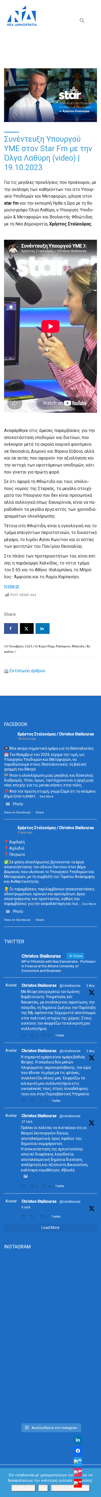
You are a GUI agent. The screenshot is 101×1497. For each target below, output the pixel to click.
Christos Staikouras (39, 985)
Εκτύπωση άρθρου (27, 670)
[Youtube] (78, 1483)
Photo (18, 804)
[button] (82, 21)
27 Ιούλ (27, 1122)
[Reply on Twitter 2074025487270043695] (24, 1217)
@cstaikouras (70, 986)
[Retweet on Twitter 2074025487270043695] (33, 1217)
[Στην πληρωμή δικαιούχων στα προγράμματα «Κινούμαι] (50, 1283)
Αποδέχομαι (23, 1488)
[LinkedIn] (78, 1440)
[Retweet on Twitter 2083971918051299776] (33, 1100)
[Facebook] (78, 1451)
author (9, 652)
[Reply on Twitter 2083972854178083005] (24, 1035)
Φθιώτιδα (78, 646)
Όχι (43, 1488)
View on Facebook (17, 812)
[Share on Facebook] (11, 628)
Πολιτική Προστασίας (70, 1488)
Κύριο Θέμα (46, 646)
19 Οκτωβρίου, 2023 (18, 646)
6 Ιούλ (26, 1207)
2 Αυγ (90, 986)
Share (40, 812)
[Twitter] (78, 1461)
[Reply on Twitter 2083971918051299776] (24, 1100)
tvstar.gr (11, 586)
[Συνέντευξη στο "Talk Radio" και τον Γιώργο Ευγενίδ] (50, 1392)
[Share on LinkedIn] (43, 628)
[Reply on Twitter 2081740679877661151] (24, 1186)
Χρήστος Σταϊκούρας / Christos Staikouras (56, 734)
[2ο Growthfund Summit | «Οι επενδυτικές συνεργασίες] (50, 1338)
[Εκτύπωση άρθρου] (6, 670)
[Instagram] (78, 1472)
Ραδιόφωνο (63, 646)
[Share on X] (27, 628)
